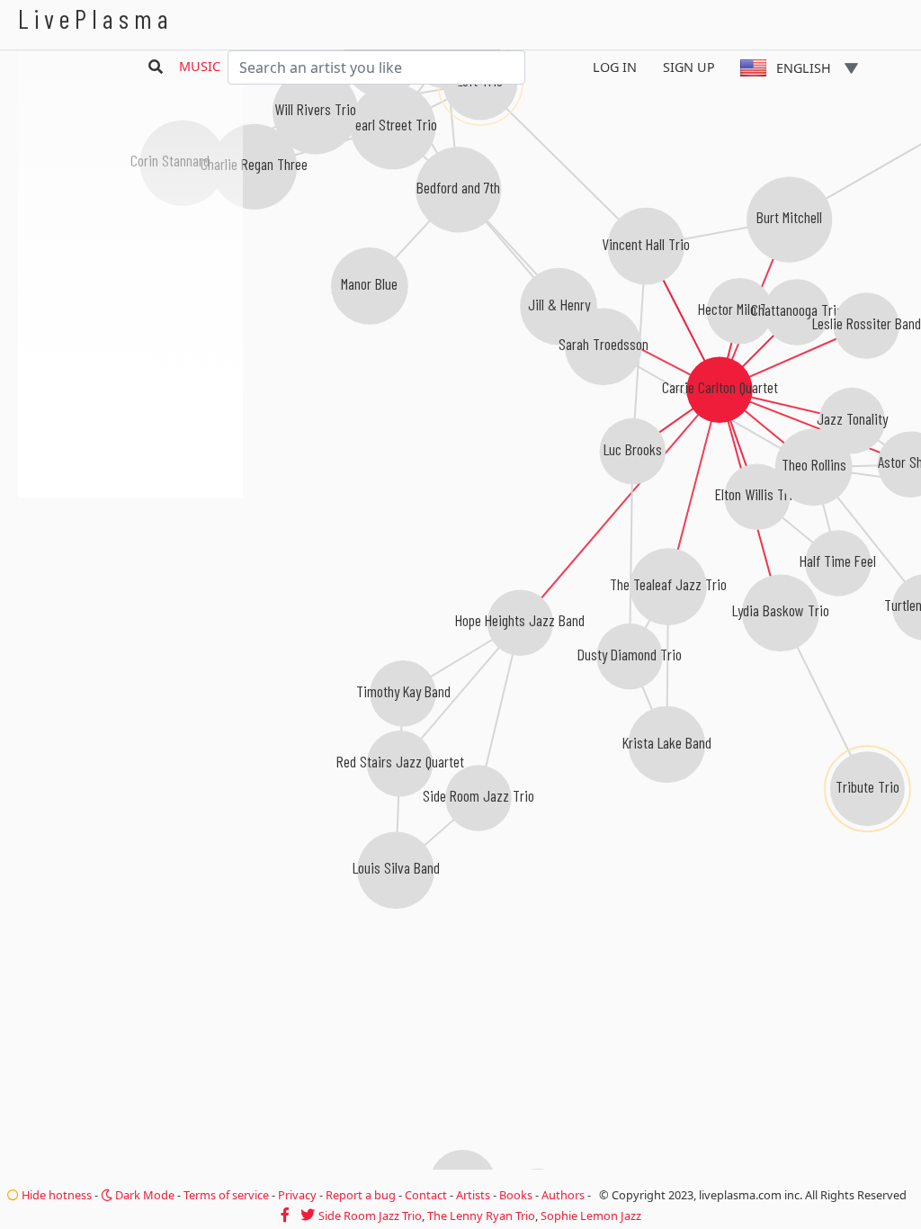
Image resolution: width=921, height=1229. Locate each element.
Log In (615, 67)
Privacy (297, 1195)
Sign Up (689, 67)
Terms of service (226, 1195)
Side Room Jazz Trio (370, 1215)
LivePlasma (96, 18)
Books (515, 1195)
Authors (563, 1195)
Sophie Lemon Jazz (591, 1215)
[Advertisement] (130, 593)
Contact (426, 1195)
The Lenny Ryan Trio (481, 1215)
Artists (473, 1195)
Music (199, 66)
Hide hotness (55, 1195)
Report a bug (361, 1195)
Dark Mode (143, 1195)
